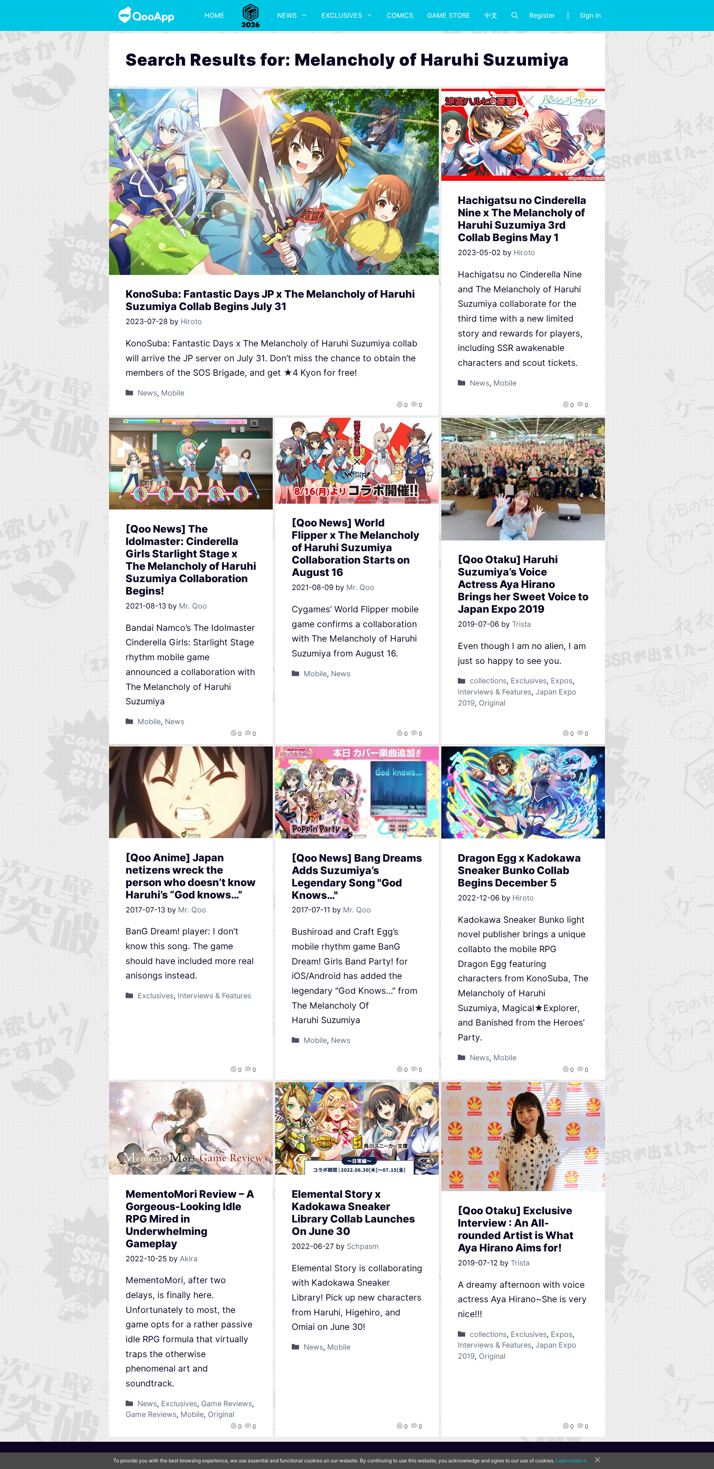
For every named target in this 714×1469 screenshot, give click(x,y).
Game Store (448, 15)
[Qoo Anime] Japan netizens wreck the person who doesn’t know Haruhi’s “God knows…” (191, 876)
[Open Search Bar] (515, 15)
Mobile (172, 393)
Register (542, 15)
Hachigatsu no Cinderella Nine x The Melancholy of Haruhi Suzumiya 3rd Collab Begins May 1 (522, 219)
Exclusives (341, 15)
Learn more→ (571, 1460)
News (287, 15)
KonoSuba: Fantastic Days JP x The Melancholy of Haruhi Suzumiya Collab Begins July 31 (270, 300)
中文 (490, 15)
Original (492, 703)
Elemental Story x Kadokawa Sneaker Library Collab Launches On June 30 (353, 1212)
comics (400, 15)
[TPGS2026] (250, 15)
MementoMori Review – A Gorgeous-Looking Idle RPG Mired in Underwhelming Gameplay (190, 1219)
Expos (561, 680)
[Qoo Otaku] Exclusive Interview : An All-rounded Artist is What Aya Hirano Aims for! (516, 1229)
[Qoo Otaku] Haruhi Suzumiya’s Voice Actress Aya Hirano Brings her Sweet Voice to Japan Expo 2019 (523, 584)
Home (214, 15)
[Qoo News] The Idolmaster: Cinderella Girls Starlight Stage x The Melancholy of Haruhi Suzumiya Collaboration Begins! (191, 560)
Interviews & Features (494, 691)
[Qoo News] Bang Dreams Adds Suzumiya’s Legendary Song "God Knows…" (357, 876)
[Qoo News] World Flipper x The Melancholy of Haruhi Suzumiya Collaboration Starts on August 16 (355, 547)
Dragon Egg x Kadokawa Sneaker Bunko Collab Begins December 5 (519, 870)
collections (488, 680)
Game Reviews (226, 1403)
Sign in (590, 15)
